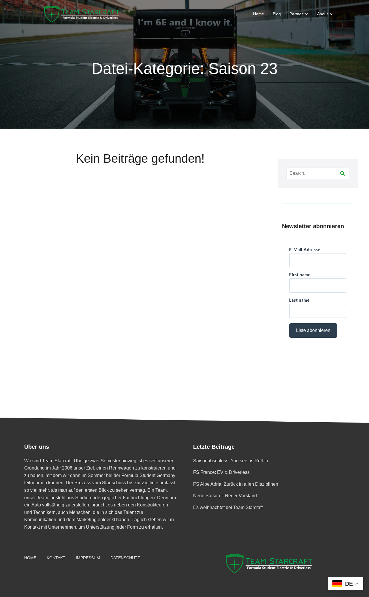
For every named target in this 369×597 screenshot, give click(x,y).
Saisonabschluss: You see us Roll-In (230, 460)
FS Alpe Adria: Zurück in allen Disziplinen (235, 484)
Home (258, 14)
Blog (277, 14)
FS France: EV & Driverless (221, 472)
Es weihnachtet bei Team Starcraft (228, 507)
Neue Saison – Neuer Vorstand (225, 495)
